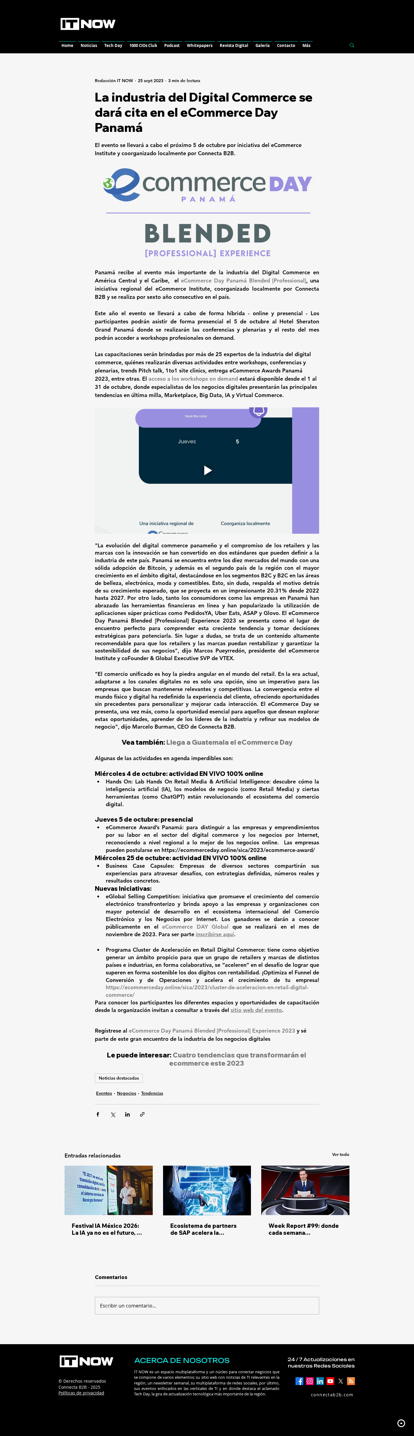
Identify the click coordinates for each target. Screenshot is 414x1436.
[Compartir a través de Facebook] (98, 1114)
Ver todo (340, 1154)
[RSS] (351, 1381)
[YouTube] (330, 1381)
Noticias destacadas (119, 1078)
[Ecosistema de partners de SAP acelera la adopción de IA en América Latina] (207, 1190)
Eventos (104, 1093)
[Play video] (207, 470)
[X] (341, 1381)
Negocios (126, 1093)
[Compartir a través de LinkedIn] (127, 1114)
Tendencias (152, 1093)
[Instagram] (310, 1381)
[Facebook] (299, 1381)
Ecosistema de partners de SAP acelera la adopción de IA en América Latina (203, 1229)
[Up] (401, 1423)
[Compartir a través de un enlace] (142, 1114)
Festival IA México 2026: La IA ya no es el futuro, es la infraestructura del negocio (107, 1229)
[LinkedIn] (320, 1381)
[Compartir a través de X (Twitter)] (112, 1114)
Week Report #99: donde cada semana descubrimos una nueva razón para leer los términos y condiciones (304, 1229)
